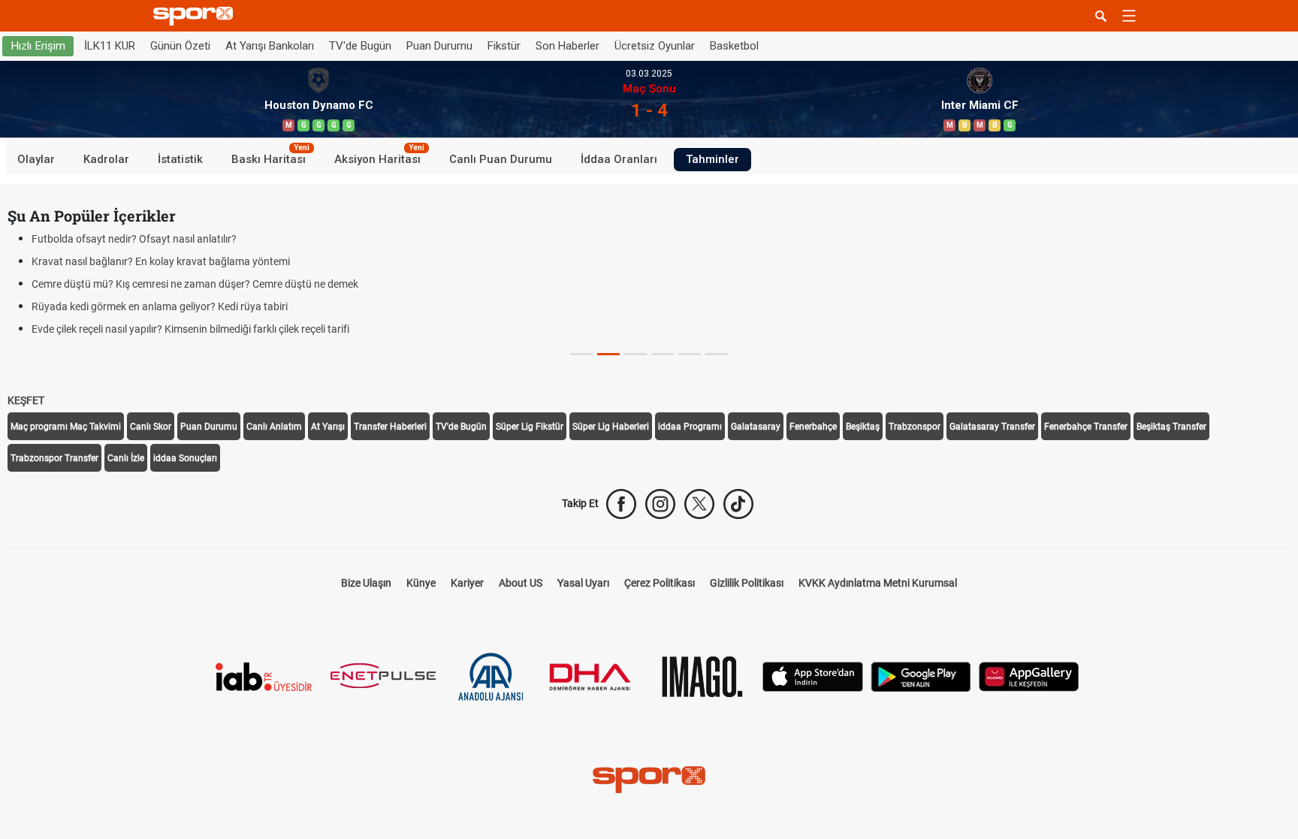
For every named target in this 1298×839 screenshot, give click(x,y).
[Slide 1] (608, 354)
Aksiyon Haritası (379, 157)
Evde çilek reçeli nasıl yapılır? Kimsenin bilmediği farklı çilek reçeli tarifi (190, 329)
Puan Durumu (439, 46)
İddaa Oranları (619, 159)
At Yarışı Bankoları (269, 46)
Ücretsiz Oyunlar (654, 46)
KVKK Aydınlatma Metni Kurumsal (877, 583)
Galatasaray (755, 426)
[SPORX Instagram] (660, 504)
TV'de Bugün (360, 46)
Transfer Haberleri (390, 426)
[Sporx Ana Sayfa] (196, 16)
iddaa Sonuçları (185, 458)
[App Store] (812, 675)
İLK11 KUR (109, 46)
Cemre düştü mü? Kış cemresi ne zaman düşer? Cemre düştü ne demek (195, 284)
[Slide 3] (662, 354)
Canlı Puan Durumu (500, 159)
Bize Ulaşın (366, 583)
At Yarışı (328, 426)
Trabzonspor (914, 426)
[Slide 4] (689, 354)
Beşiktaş (863, 426)
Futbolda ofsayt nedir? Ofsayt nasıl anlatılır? (134, 239)
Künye (421, 583)
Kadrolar (106, 159)
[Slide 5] (716, 354)
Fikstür (504, 46)
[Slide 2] (635, 354)
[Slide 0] (581, 354)
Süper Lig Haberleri (610, 426)
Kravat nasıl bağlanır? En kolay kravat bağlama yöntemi (161, 261)
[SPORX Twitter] (699, 504)
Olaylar (36, 159)
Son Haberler (567, 46)
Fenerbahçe (813, 426)
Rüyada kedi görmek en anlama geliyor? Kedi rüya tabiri (160, 306)
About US (520, 583)
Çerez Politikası (659, 583)
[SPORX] (649, 780)
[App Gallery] (1029, 675)
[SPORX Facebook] (621, 504)
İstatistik (180, 159)
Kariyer (467, 583)
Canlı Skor (150, 426)
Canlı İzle (125, 458)
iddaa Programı (690, 426)
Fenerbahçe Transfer (1085, 426)
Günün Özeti (180, 46)
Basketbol (734, 46)
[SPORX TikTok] (738, 504)
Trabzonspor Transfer (54, 458)
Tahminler (712, 159)
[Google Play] (921, 675)
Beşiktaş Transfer (1171, 426)
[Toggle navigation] (1129, 16)
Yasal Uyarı (583, 583)
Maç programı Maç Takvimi (66, 426)
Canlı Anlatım (274, 426)
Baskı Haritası (270, 157)
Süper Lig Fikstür (529, 426)
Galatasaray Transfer (992, 426)
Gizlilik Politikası (746, 583)
